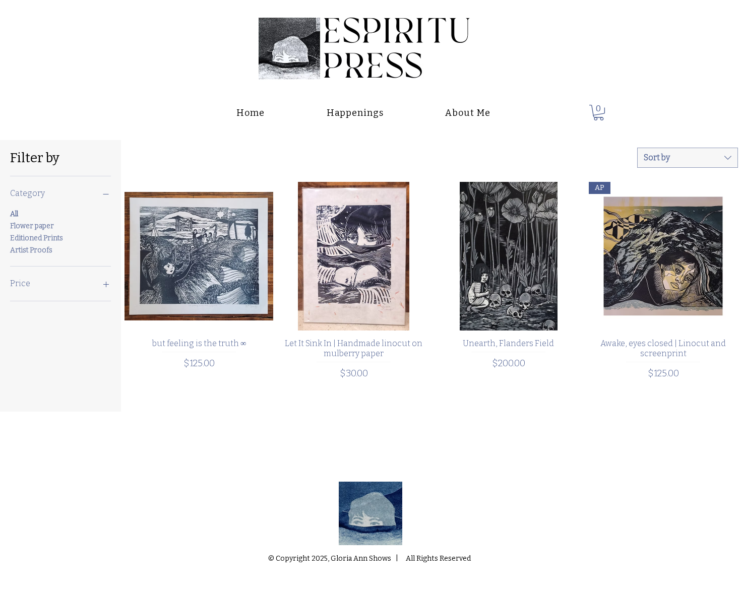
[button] (598, 112)
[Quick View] (199, 256)
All (14, 214)
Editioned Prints (36, 238)
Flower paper (32, 226)
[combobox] (687, 158)
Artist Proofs (31, 250)
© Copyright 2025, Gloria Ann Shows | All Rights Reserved (370, 558)
